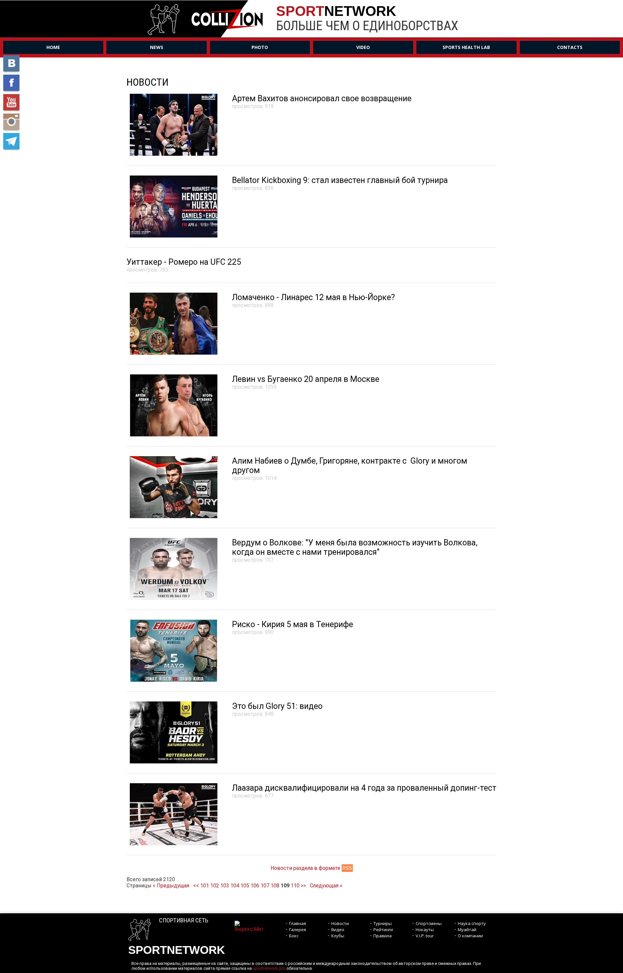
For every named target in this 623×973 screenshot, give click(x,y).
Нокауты (425, 929)
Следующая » (326, 885)
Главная (297, 923)
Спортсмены (429, 923)
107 (265, 885)
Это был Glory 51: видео (277, 706)
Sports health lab (466, 47)
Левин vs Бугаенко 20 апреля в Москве (305, 379)
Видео (337, 929)
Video (363, 47)
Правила (382, 936)
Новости (340, 923)
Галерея (297, 929)
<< (196, 885)
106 (254, 885)
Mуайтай (467, 929)
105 (244, 885)
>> (303, 885)
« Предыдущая (171, 885)
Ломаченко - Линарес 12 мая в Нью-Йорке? (313, 297)
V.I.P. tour (425, 936)
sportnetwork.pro (269, 968)
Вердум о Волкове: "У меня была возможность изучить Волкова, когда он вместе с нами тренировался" (354, 547)
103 (224, 885)
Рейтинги (383, 929)
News (156, 47)
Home (53, 47)
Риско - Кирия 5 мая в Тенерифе (292, 624)
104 (234, 885)
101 (204, 885)
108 (275, 885)
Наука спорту (472, 923)
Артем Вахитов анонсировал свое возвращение (321, 98)
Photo (259, 47)
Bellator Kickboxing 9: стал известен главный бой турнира (340, 180)
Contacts (569, 47)
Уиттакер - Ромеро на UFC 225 (184, 262)
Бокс (294, 936)
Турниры (382, 923)
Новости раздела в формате (311, 868)
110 (295, 885)
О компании (470, 936)
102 (214, 885)
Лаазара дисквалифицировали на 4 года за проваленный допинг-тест (364, 788)
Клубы (337, 936)
